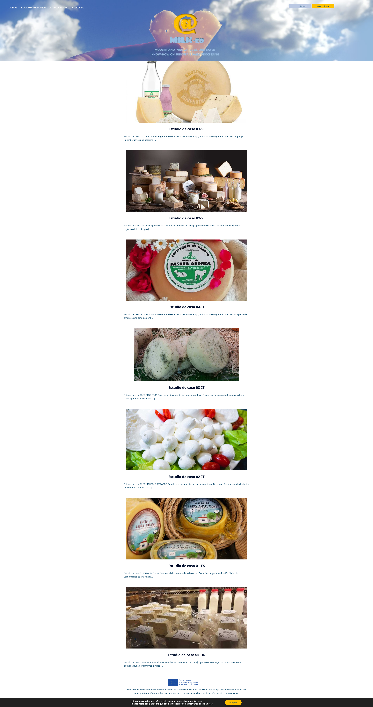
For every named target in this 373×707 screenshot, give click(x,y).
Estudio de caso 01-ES (186, 565)
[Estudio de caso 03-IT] (186, 354)
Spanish (303, 6)
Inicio (13, 7)
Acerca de (78, 7)
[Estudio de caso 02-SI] (186, 180)
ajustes (209, 703)
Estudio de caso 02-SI (187, 218)
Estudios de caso (59, 7)
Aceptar (233, 702)
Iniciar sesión (323, 6)
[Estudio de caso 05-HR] (186, 617)
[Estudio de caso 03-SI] (186, 91)
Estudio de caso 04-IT (186, 306)
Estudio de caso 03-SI (187, 128)
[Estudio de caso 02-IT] (186, 439)
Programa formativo (33, 7)
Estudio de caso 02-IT (186, 476)
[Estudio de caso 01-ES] (186, 528)
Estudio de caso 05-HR (186, 654)
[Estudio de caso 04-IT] (186, 269)
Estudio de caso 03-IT (186, 387)
